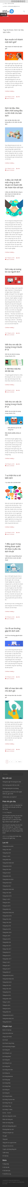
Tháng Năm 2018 (6, 932)
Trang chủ (9, 812)
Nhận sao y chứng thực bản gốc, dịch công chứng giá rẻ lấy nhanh (12, 831)
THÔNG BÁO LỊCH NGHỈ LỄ (9, 797)
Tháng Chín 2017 (6, 945)
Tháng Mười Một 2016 (8, 979)
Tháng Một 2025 (6, 859)
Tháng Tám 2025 (6, 849)
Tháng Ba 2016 (6, 1005)
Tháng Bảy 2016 (6, 992)
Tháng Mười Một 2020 (8, 889)
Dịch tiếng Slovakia (7, 1096)
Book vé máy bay (6, 1030)
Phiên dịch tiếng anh (7, 1119)
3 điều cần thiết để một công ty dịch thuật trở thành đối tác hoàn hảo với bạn (14, 184)
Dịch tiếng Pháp (6, 1086)
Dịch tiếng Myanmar (7, 1076)
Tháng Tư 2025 (6, 856)
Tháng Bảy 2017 (6, 952)
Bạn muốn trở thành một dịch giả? (14, 40)
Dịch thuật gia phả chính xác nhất (10, 785)
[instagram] (22, 2)
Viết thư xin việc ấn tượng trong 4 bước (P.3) (13, 347)
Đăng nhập (6, 1164)
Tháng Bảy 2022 (6, 886)
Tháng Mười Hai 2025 (7, 846)
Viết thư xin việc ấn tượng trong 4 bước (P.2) (13, 404)
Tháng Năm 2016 (6, 998)
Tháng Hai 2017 (6, 969)
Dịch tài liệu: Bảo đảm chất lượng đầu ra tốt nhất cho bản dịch (14, 112)
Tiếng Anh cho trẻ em (7, 1146)
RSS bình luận (6, 1170)
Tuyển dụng (5, 1152)
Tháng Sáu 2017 (6, 955)
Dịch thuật (5, 1040)
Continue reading (10, 91)
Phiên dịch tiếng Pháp (7, 1122)
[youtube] (16, 2)
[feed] (20, 2)
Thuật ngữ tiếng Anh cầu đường (10, 788)
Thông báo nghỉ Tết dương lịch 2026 (11, 782)
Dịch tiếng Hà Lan (7, 1063)
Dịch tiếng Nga (6, 1079)
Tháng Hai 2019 (6, 906)
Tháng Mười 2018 (6, 916)
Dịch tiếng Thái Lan (7, 1103)
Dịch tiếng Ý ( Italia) (7, 1109)
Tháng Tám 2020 (6, 892)
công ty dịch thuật (7, 1036)
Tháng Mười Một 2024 (8, 863)
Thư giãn (4, 1136)
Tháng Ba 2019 (6, 902)
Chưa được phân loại (7, 1033)
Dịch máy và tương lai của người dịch (13, 270)
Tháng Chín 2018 (6, 919)
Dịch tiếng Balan (6, 1056)
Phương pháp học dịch (8, 1129)
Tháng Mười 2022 (6, 882)
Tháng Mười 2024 (6, 866)
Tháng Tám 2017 (6, 949)
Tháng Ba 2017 (6, 965)
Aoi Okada (5, 805)
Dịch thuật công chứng (8, 1043)
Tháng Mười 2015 (6, 1022)
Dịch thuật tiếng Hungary (8, 1046)
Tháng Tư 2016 (6, 1002)
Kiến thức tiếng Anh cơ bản (9, 1116)
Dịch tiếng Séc (6, 1089)
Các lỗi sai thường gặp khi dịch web (12, 629)
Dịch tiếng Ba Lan (7, 1053)
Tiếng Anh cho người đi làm (9, 1142)
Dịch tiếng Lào (6, 1073)
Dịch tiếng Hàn (6, 1066)
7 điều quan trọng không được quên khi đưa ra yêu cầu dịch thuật (13, 548)
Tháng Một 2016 (6, 1012)
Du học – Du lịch (6, 1112)
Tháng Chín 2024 (6, 869)
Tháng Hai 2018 (6, 939)
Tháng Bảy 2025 (6, 853)
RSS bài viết (6, 1167)
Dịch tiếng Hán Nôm (7, 1069)
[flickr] (18, 2)
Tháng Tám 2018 (6, 922)
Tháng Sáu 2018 (6, 929)
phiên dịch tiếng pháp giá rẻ (9, 1126)
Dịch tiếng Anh (6, 1050)
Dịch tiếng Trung (6, 1106)
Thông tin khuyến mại (7, 1132)
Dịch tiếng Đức (6, 1059)
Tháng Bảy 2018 (6, 926)
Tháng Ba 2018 (6, 935)
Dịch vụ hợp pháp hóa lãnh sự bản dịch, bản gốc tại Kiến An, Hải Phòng (12, 807)
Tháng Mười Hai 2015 (7, 1015)
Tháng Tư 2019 (6, 899)
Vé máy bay (5, 1156)
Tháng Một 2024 (6, 876)
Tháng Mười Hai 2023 (7, 879)
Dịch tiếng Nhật (6, 1083)
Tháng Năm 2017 (6, 959)
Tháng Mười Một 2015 (8, 1018)
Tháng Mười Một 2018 (8, 912)
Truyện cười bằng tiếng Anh (9, 1149)
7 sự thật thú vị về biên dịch (13, 476)
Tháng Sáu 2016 (6, 995)
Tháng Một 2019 (6, 909)
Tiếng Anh (5, 1139)
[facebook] (12, 2)
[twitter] (14, 2)
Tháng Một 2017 (6, 972)
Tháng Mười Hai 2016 (7, 975)
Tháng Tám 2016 (6, 988)
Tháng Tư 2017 (6, 962)
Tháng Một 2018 (6, 942)
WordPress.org (7, 1174)
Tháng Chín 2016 (6, 985)
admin (18, 96)
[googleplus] (24, 2)
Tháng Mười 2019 (6, 896)
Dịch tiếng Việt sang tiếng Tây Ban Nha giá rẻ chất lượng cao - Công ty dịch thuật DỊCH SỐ (12, 817)
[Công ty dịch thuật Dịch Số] (7, 11)
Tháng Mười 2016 (6, 982)
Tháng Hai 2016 (6, 1008)
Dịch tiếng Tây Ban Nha (8, 1099)
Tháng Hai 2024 (6, 873)
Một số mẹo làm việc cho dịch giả (14, 689)
